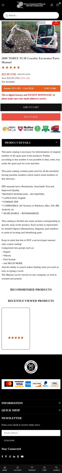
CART (44, 470)
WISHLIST (32, 470)
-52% (55, 23)
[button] (57, 5)
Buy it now (31, 117)
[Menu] (3, 5)
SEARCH (56, 470)
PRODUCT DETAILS (18, 142)
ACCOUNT (17, 470)
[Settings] (52, 5)
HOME (4, 470)
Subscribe (9, 440)
